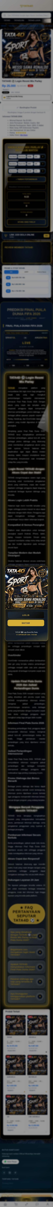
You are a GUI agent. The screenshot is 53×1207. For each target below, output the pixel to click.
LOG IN (25, 615)
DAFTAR (26, 623)
